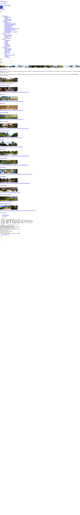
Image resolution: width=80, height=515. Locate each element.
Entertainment (13, 92)
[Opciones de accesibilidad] (1, 7)
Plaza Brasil (4, 216)
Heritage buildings (8, 36)
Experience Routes (8, 20)
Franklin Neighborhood (9, 25)
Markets (6, 18)
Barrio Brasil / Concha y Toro (10, 23)
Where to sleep (7, 50)
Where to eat (7, 51)
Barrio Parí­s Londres (8, 27)
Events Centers (7, 46)
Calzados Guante (5, 215)
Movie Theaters (7, 45)
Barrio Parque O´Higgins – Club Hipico (12, 28)
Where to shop (7, 52)
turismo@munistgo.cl (4, 1)
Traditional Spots (17, 192)
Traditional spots (8, 17)
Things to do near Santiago (10, 54)
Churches (6, 37)
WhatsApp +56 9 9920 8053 (5, 5)
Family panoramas (8, 49)
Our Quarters (4, 21)
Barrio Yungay (7, 32)
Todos (1, 77)
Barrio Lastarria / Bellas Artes (10, 24)
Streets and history (8, 38)
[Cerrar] (1, 236)
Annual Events (7, 57)
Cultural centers (7, 40)
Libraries (6, 42)
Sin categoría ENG (3, 69)
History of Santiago (8, 34)
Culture (3, 39)
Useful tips (7, 56)
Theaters (6, 43)
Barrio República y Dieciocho (10, 29)
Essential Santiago (8, 48)
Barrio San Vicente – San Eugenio (11, 31)
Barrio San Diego (8, 30)
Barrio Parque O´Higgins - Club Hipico (7, 174)
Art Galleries (7, 44)
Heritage (4, 33)
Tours (6, 53)
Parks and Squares (9, 82)
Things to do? (4, 47)
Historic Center (7, 22)
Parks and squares (8, 19)
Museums (6, 41)
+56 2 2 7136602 (3, 3)
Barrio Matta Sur (8, 26)
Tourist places (4, 16)
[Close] (0, 14)
